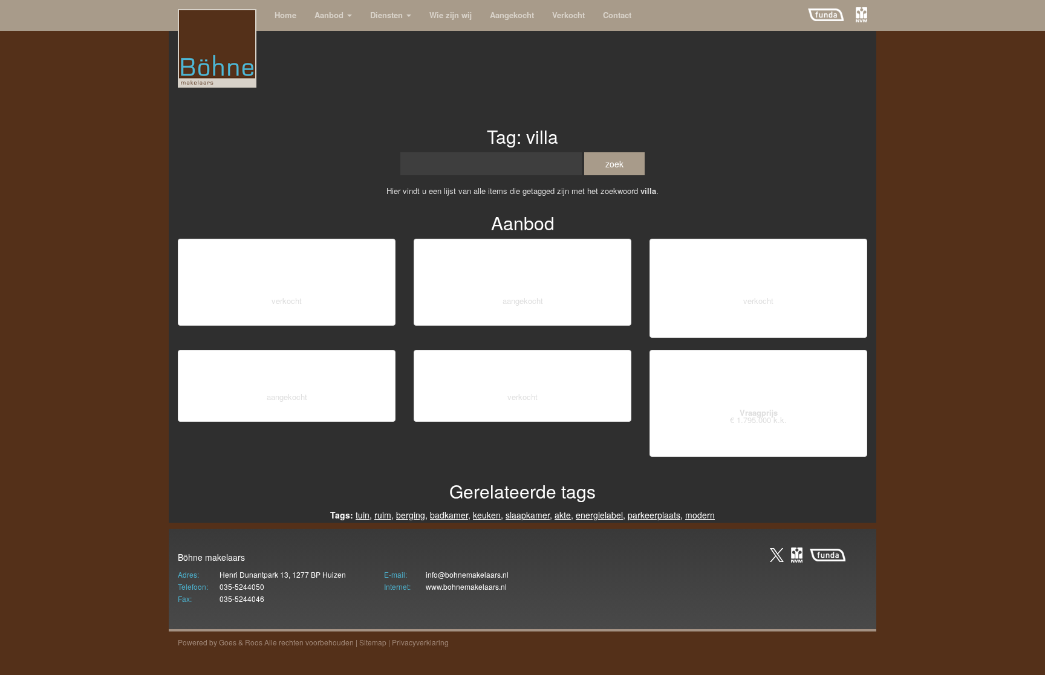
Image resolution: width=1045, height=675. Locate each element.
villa (527, 317)
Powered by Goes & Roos (220, 642)
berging (377, 317)
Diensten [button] (387, 15)
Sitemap (372, 642)
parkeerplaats (654, 515)
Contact (617, 15)
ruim (382, 515)
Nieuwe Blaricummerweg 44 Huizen (758, 380)
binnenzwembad (720, 448)
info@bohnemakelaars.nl (467, 574)
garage (501, 317)
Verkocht (568, 15)
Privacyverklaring (420, 642)
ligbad (471, 317)
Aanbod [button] (330, 15)
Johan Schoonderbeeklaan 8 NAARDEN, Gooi (522, 269)
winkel (252, 317)
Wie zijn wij (450, 15)
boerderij (330, 413)
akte (563, 515)
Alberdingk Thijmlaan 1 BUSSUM (286, 372)
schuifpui (816, 448)
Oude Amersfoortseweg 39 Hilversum (287, 269)
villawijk (579, 413)
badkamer (558, 317)
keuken (596, 317)
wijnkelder (287, 317)
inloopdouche (831, 329)
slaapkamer (528, 515)
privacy (673, 329)
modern (700, 515)
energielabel (334, 317)
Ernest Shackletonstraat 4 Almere (758, 269)
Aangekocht (512, 15)
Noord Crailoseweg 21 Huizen (522, 372)
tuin (362, 515)
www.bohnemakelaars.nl (466, 586)
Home (285, 15)
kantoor (221, 317)
